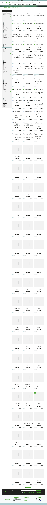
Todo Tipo (5, 89)
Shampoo (5, 35)
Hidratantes (5, 30)
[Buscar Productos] (32, 2)
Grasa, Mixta (5, 101)
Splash (4, 33)
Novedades (5, 23)
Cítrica (4, 68)
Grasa (4, 98)
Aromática (5, 67)
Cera (4, 104)
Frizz (4, 86)
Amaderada (5, 64)
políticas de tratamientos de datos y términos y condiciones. (32, 492)
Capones (5, 81)
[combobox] (23, 2)
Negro (4, 60)
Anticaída (5, 84)
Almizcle (5, 63)
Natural (5, 46)
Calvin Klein (5, 80)
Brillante (5, 44)
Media (4, 50)
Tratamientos (5, 31)
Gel (4, 106)
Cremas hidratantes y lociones (6, 37)
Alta (4, 49)
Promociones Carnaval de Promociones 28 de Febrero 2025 (11, 7)
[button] (7, 16)
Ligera (4, 51)
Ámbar (4, 65)
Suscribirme (38, 490)
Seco (4, 87)
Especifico (5, 85)
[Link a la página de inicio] (2, 7)
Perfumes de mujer (6, 27)
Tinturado (5, 88)
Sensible (5, 99)
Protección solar (6, 22)
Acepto (31, 492)
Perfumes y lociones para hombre (7, 29)
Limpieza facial (5, 32)
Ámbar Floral (5, 66)
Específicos (5, 36)
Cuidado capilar (6, 26)
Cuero (4, 69)
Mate (4, 45)
